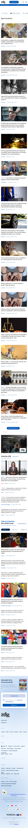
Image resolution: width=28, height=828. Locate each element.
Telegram (8, 805)
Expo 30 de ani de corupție (12, 770)
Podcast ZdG (16, 746)
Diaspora (23, 746)
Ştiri (2, 728)
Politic (6, 483)
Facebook (16, 805)
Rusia (14, 529)
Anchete (3, 773)
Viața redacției (10, 748)
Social (2, 515)
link (4, 446)
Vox (12, 773)
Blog (2, 742)
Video (2, 492)
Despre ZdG (4, 720)
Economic (3, 578)
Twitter (14, 809)
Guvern (5, 529)
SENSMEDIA (16, 824)
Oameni (13, 768)
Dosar (7, 781)
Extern (20, 731)
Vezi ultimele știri (22, 523)
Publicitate (3, 722)
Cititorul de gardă (13, 750)
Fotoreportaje (20, 768)
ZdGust (3, 758)
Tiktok (18, 809)
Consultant (3, 752)
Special (3, 764)
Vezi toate (4, 13)
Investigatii (4, 778)
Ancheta (3, 781)
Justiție (3, 46)
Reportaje (8, 768)
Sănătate (10, 746)
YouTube (12, 805)
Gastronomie (18, 748)
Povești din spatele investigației (8, 783)
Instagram (19, 805)
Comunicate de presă (6, 605)
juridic (2, 754)
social (10, 754)
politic (6, 754)
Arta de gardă (4, 750)
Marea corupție (13, 781)
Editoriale (3, 182)
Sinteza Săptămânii (5, 504)
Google (10, 809)
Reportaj (8, 773)
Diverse (25, 731)
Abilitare (3, 768)
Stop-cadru (16, 773)
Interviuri (3, 770)
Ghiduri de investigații (6, 785)
